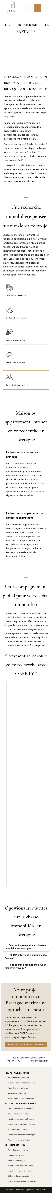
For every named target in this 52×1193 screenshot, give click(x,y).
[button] (37, 8)
